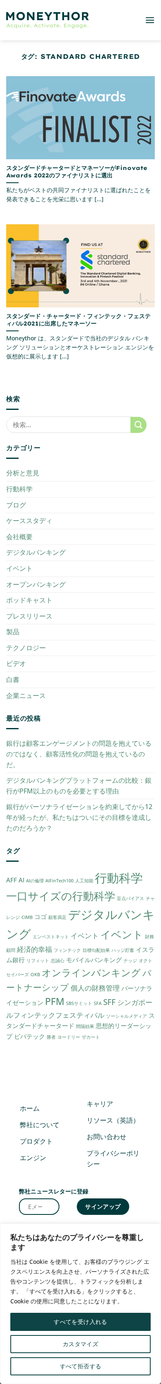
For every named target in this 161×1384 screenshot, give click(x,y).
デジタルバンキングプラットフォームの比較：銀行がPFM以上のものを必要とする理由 (79, 786)
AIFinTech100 (59, 881)
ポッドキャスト (29, 600)
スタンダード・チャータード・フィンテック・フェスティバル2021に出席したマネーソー (78, 319)
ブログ (16, 504)
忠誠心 (57, 960)
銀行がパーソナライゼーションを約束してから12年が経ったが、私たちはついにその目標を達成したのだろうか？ (79, 817)
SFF (109, 1001)
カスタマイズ (81, 1344)
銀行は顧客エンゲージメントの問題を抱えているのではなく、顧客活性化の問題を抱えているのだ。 (79, 754)
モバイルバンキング (94, 960)
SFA (98, 1003)
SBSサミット (79, 1003)
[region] (80, 1304)
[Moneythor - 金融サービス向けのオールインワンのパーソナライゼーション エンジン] (47, 20)
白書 (12, 679)
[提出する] (138, 425)
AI (21, 880)
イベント (19, 568)
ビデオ (16, 663)
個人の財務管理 (95, 988)
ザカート (91, 1037)
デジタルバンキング (36, 552)
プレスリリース (29, 616)
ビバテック (29, 1036)
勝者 (51, 1037)
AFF (11, 880)
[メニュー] (150, 20)
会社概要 (19, 536)
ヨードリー (68, 1037)
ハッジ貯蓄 (122, 950)
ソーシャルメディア (126, 1016)
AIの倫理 (35, 881)
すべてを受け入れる (80, 1322)
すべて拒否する (81, 1366)
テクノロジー (26, 647)
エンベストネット (51, 937)
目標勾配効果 (96, 950)
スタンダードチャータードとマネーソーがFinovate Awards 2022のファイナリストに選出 (76, 171)
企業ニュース (26, 695)
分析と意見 (22, 472)
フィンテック (67, 950)
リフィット (37, 960)
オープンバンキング (36, 584)
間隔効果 (85, 1026)
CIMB (27, 917)
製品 (12, 631)
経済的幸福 (34, 949)
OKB (35, 974)
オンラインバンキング (91, 972)
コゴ (40, 916)
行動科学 (19, 488)
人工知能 (84, 881)
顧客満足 (57, 917)
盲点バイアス (130, 898)
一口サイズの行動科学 (60, 896)
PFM (54, 1001)
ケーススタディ (29, 520)
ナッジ (130, 960)
